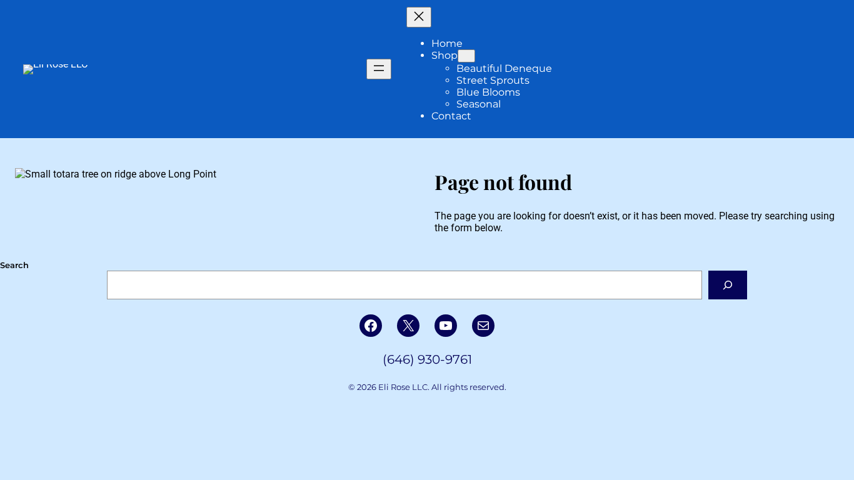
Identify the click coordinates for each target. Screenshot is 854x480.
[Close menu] (418, 17)
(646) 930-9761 (427, 359)
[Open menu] (378, 69)
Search (14, 265)
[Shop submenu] (466, 55)
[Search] (728, 285)
